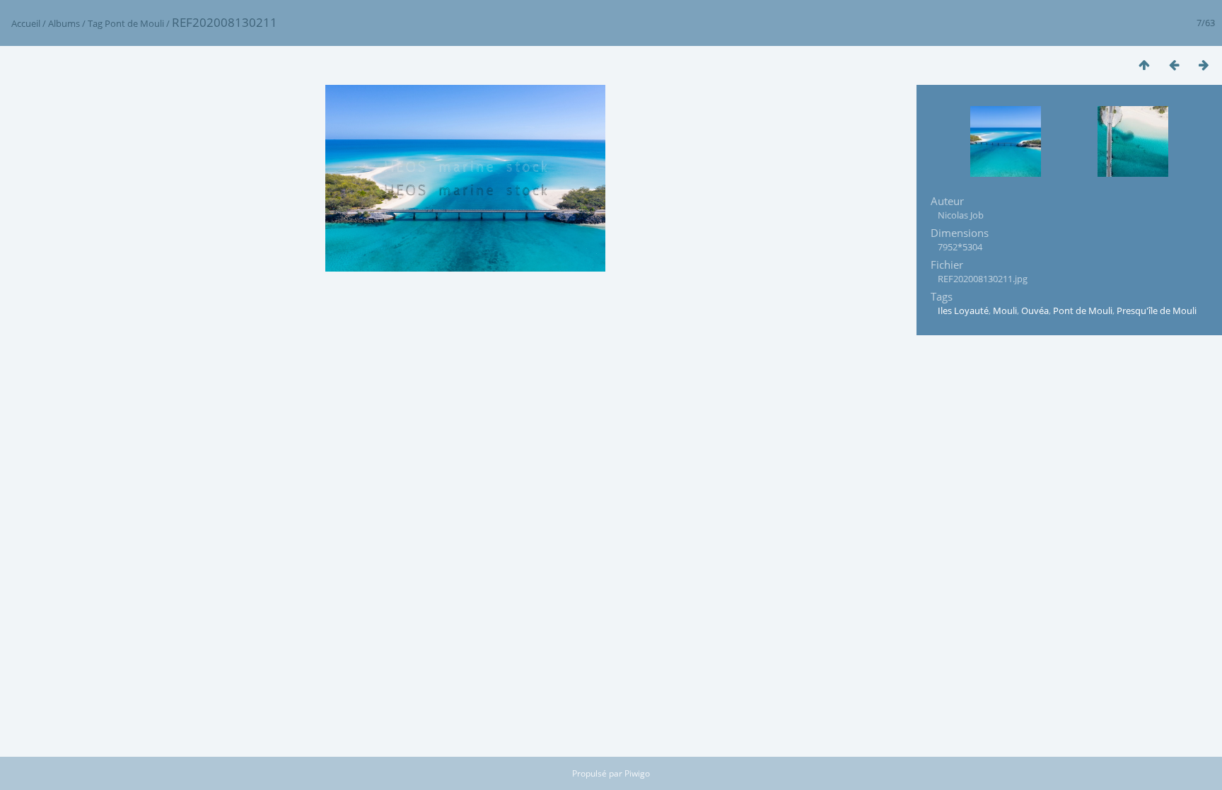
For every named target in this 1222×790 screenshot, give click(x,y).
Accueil (25, 23)
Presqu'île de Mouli (1157, 310)
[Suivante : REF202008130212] (1203, 65)
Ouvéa (1035, 310)
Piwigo (637, 773)
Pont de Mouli (134, 23)
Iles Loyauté (963, 310)
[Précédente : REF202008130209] (1174, 65)
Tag (95, 23)
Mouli (1005, 310)
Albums (64, 23)
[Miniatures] (1144, 65)
